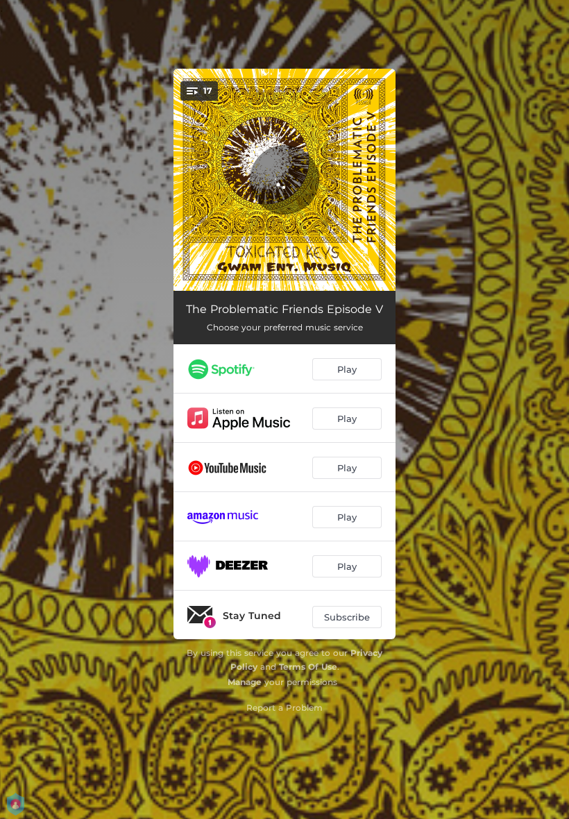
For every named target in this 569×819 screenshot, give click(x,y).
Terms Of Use (308, 666)
